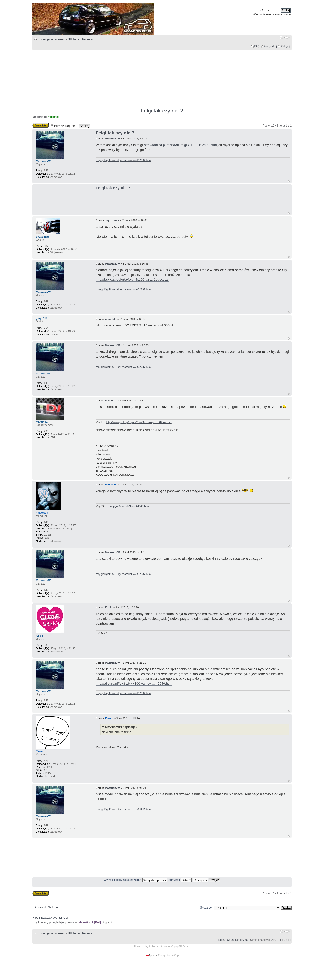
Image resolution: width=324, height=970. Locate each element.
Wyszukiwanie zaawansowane (272, 14)
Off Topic (74, 39)
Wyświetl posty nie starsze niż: (123, 879)
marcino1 (111, 400)
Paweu (109, 718)
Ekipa (221, 939)
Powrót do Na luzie (46, 907)
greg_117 (111, 318)
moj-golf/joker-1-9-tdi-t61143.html (129, 506)
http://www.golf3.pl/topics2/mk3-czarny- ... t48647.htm (139, 422)
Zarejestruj (270, 46)
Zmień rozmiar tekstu (287, 37)
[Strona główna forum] (162, 19)
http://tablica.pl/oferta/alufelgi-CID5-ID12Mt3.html (180, 145)
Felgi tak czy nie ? (162, 111)
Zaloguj (285, 46)
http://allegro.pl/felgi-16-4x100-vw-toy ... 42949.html (134, 683)
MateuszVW (112, 138)
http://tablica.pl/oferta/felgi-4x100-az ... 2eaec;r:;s (132, 279)
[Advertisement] (144, 77)
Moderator (54, 116)
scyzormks (112, 220)
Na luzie (87, 39)
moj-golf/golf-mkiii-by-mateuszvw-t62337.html (123, 160)
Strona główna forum (51, 39)
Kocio (108, 607)
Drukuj (281, 37)
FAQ (257, 46)
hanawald (111, 484)
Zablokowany (40, 124)
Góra (289, 181)
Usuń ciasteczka (237, 939)
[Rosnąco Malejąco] (206, 879)
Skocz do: (206, 907)
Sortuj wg (174, 879)
